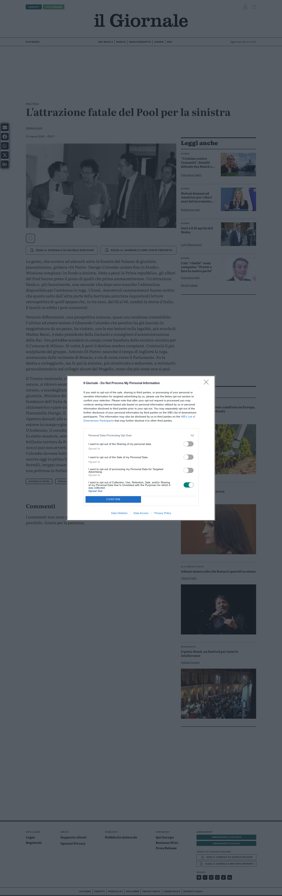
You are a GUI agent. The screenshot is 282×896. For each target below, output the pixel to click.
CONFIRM (113, 499)
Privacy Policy (162, 513)
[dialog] (141, 448)
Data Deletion (119, 513)
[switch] (189, 443)
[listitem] (141, 435)
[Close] (207, 383)
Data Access (141, 513)
